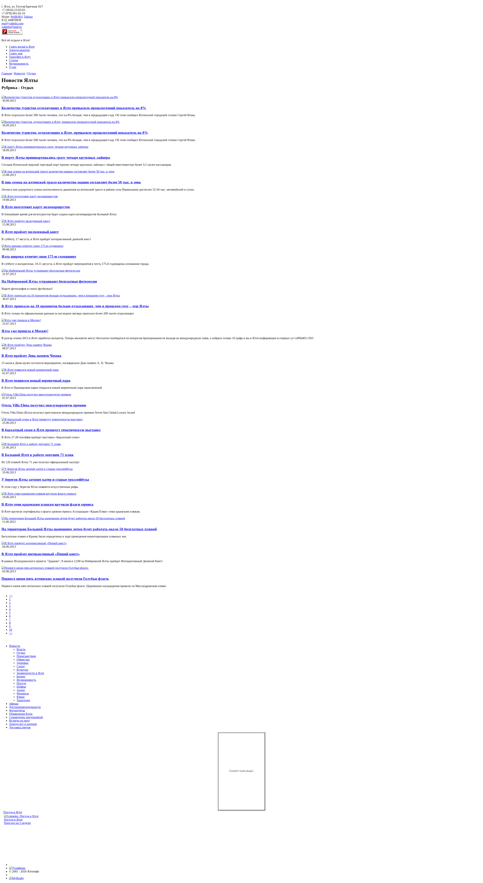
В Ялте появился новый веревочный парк (36, 380)
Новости (19, 73)
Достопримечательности (25, 707)
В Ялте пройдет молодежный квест (30, 232)
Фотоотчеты (17, 710)
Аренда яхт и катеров (23, 724)
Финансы (23, 693)
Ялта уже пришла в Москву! (25, 331)
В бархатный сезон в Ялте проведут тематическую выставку (51, 430)
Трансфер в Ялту (20, 56)
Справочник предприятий (26, 717)
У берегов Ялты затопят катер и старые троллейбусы (45, 479)
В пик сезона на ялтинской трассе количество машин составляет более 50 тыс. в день (71, 182)
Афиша (13, 703)
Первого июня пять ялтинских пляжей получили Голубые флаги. (55, 579)
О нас (12, 67)
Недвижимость (18, 63)
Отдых (31, 73)
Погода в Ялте (12, 812)
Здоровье (22, 663)
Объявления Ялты (20, 713)
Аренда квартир (19, 50)
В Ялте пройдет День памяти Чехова (31, 356)
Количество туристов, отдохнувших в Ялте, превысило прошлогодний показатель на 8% (75, 133)
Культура (22, 669)
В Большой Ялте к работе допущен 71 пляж (38, 455)
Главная (7, 73)
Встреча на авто (19, 720)
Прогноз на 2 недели (17, 823)
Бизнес (21, 676)
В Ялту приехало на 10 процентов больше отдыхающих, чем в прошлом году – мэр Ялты (75, 306)
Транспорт (23, 700)
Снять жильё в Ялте (22, 46)
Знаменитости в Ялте (30, 673)
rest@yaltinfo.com (12, 23)
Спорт (21, 666)
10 (10, 629)
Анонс (21, 690)
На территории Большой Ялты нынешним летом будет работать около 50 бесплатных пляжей (79, 529)
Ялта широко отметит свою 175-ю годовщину (39, 256)
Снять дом (15, 53)
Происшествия (26, 656)
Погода (21, 683)
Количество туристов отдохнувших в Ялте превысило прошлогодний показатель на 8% (74, 108)
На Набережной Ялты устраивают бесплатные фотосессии (49, 281)
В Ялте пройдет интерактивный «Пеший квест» (41, 554)
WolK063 (16, 16)
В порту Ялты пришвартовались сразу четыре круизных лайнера (56, 157)
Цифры (21, 686)
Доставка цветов (20, 727)
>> (10, 633)
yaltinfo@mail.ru (12, 26)
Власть (21, 649)
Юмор (21, 696)
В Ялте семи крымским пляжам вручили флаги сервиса (47, 504)
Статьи (13, 60)
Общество (23, 659)
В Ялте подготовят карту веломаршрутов (36, 207)
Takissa (28, 16)
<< (10, 595)
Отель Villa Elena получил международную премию (44, 405)
